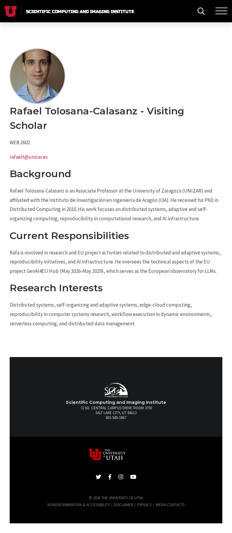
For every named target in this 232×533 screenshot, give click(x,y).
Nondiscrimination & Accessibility (78, 504)
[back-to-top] (224, 521)
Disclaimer (124, 504)
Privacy (144, 504)
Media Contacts (170, 504)
